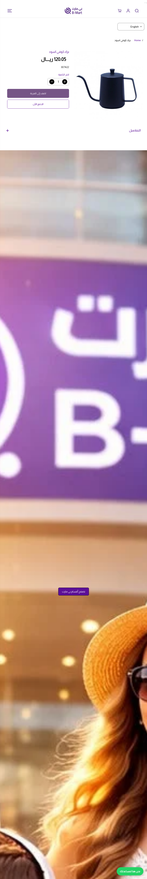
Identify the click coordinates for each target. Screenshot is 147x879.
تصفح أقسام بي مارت (73, 591)
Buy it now (38, 104)
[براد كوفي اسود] (108, 85)
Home (137, 40)
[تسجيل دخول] (128, 11)
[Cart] (120, 11)
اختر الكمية (63, 74)
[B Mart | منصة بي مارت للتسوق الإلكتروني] (73, 10)
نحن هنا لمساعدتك (130, 871)
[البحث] (137, 11)
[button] (8, 11)
